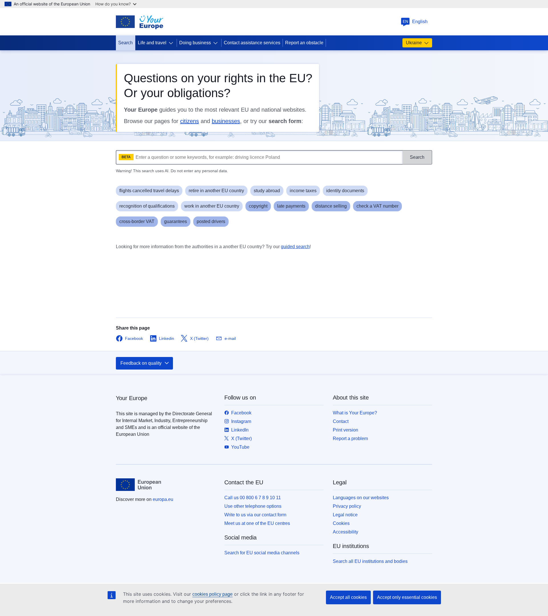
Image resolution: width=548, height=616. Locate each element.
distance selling (331, 206)
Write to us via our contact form (255, 514)
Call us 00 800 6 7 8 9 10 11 (252, 497)
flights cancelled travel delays (149, 190)
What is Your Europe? (355, 412)
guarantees (175, 221)
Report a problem (350, 438)
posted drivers (211, 221)
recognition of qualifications (147, 206)
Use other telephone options (252, 506)
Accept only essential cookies (407, 597)
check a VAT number (377, 206)
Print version (345, 430)
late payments (291, 206)
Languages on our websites (361, 497)
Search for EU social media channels (261, 552)
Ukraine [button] (414, 42)
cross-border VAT (136, 221)
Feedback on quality (141, 363)
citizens (189, 121)
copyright (258, 206)
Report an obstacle (304, 42)
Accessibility (345, 531)
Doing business (195, 42)
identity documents (345, 190)
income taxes (303, 190)
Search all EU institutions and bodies (370, 561)
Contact (340, 421)
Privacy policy (347, 506)
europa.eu (163, 499)
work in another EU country (211, 206)
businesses (226, 121)
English (415, 21)
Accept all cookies (348, 597)
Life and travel (152, 42)
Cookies (341, 523)
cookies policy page (212, 594)
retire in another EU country (216, 190)
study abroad (267, 190)
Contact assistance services (252, 42)
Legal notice (345, 514)
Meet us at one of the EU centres (257, 523)
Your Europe (131, 398)
